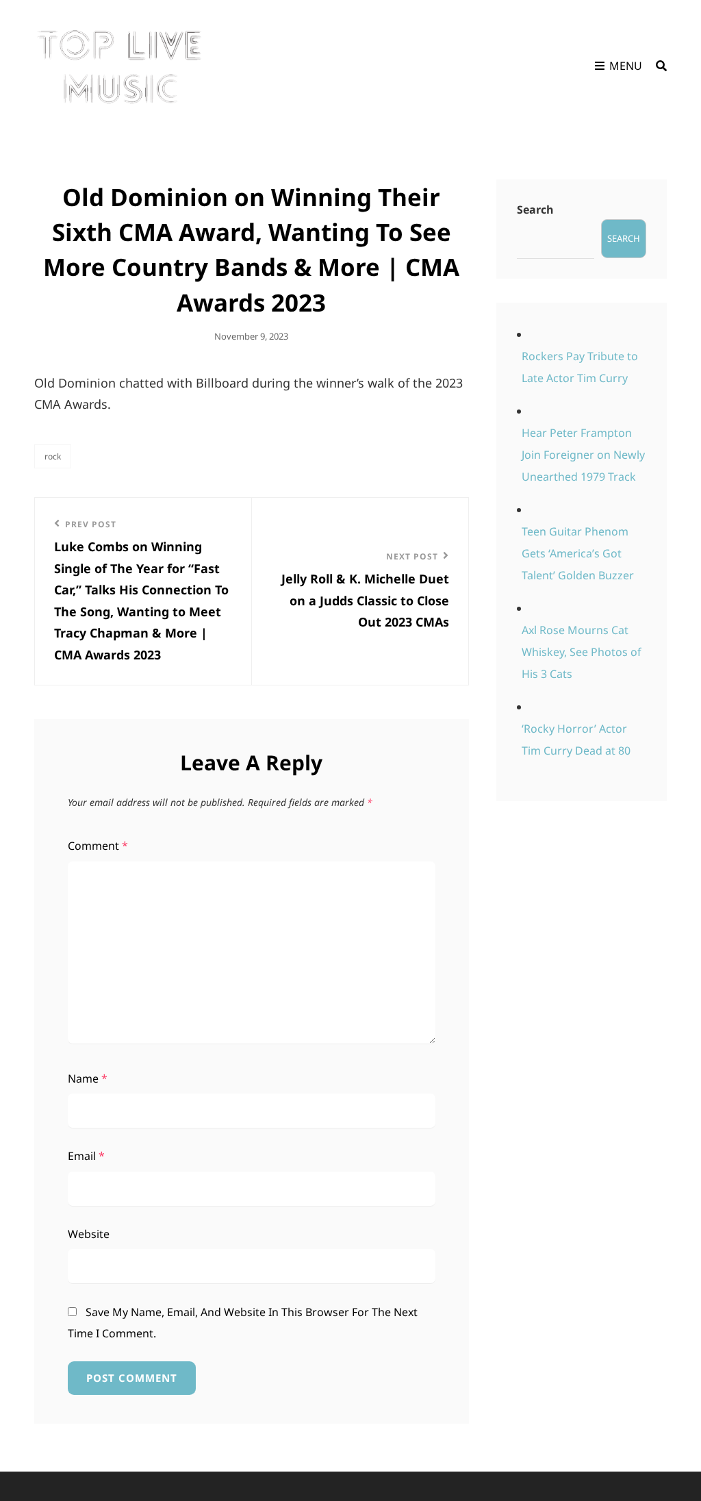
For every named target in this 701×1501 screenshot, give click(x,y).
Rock (52, 456)
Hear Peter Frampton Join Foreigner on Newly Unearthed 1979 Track (583, 454)
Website (89, 1233)
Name (87, 1078)
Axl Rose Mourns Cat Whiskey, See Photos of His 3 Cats (581, 651)
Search (535, 209)
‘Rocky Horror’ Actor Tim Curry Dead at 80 (576, 739)
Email (86, 1155)
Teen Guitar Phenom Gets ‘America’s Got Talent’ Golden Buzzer (578, 553)
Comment (98, 845)
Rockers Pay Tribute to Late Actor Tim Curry (580, 367)
